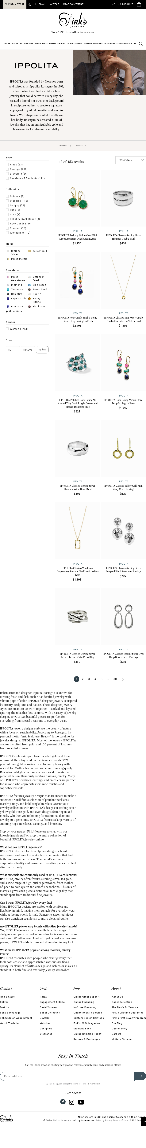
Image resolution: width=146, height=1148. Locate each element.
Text (56, 4)
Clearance (46, 1034)
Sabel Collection (50, 1012)
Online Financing (84, 1002)
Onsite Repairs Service (88, 1012)
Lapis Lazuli (18, 298)
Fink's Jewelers (62, 1120)
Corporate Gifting (127, 43)
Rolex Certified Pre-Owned (26, 43)
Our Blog (117, 1023)
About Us (117, 996)
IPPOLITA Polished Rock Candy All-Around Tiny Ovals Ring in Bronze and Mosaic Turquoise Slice (78, 403)
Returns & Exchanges (87, 1039)
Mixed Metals (19, 259)
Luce (15, 210)
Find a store (16, 4)
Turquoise (17, 289)
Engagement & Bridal (54, 43)
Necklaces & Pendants (27, 178)
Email (42, 4)
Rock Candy (21, 223)
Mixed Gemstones (18, 279)
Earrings (19, 169)
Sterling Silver (16, 253)
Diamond (16, 285)
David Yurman (74, 43)
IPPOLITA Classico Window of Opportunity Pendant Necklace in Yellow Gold (77, 571)
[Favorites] (114, 4)
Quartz (37, 294)
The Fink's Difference (125, 1007)
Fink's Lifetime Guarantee (128, 1012)
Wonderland (20, 232)
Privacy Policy (93, 1084)
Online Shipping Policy (88, 1034)
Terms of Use (120, 1120)
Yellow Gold (40, 251)
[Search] (140, 43)
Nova (15, 214)
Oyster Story (119, 1028)
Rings (16, 164)
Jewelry (87, 43)
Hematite (16, 294)
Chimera (17, 196)
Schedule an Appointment (16, 1018)
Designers (109, 43)
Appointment (75, 4)
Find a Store (7, 996)
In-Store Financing (85, 1007)
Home (63, 145)
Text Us (4, 1007)
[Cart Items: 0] (139, 4)
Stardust (18, 228)
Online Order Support (87, 996)
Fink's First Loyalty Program (129, 1018)
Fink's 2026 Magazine (87, 1023)
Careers (116, 1034)
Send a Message (10, 1012)
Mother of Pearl (38, 279)
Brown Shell (40, 289)
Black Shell (39, 306)
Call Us (4, 1002)
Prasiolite (17, 306)
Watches (98, 43)
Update (42, 349)
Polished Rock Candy (26, 219)
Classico (19, 201)
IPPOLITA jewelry (11, 879)
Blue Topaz (39, 285)
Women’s (19, 329)
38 (115, 679)
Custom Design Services (89, 1018)
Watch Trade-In (9, 1023)
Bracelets (19, 173)
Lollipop (17, 205)
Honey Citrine (37, 300)
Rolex (7, 43)
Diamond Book (82, 1028)
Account (127, 4)
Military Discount (122, 1039)
